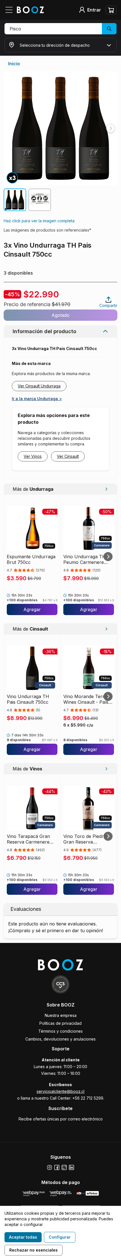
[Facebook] (56, 1167)
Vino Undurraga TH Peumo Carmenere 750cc (84, 559)
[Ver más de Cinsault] (106, 629)
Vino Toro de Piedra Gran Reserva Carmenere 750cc (84, 839)
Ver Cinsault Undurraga (39, 386)
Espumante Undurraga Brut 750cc (31, 559)
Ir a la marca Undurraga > (37, 398)
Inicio (14, 63)
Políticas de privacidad (60, 1023)
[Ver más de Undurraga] (106, 489)
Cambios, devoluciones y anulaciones (60, 1039)
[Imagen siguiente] (110, 128)
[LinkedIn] (71, 1167)
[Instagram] (49, 1167)
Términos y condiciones (60, 1031)
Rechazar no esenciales (33, 1250)
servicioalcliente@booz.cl (60, 1091)
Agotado (60, 315)
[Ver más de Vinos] (106, 768)
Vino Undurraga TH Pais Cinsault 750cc (28, 699)
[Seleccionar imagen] (15, 200)
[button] (60, 28)
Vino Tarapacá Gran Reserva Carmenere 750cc (28, 839)
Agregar (32, 609)
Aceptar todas (23, 1237)
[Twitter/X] (64, 1167)
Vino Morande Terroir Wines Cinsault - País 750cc (86, 699)
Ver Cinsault (68, 456)
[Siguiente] (108, 556)
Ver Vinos (33, 456)
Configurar (60, 1237)
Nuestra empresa (61, 1015)
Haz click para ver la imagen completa (39, 220)
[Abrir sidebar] (11, 10)
